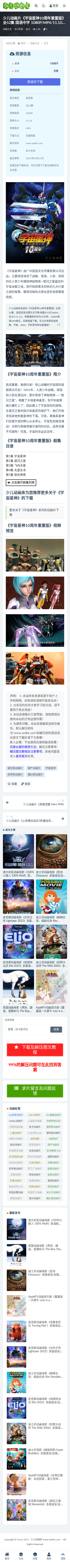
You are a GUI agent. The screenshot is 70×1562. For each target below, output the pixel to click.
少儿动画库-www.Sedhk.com (45, 1539)
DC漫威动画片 (53, 1116)
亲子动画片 (35, 1128)
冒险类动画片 (15, 768)
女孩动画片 (35, 1151)
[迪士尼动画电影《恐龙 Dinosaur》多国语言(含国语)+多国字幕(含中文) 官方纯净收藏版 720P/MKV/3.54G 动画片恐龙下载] (51, 851)
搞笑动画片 (53, 1157)
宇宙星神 (51, 768)
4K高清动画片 (16, 1116)
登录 (55, 5)
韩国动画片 (16, 1199)
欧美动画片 (53, 1169)
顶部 (63, 1559)
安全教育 (53, 1151)
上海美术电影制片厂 (35, 1122)
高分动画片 (35, 1199)
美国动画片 (53, 1181)
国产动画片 (34, 768)
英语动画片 (53, 1187)
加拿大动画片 (16, 1140)
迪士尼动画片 (53, 1193)
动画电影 (34, 1140)
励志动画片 (16, 1146)
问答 (35, 1559)
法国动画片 (16, 1175)
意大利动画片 (35, 1157)
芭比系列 (16, 1187)
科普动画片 (16, 1181)
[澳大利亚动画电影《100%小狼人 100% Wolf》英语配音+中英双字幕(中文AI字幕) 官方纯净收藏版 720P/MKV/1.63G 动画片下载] (18, 851)
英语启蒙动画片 (16, 1193)
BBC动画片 (35, 1116)
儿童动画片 (16, 1134)
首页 (23, 43)
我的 (49, 1559)
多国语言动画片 (16, 1151)
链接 (27, 784)
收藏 (14, 784)
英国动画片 (35, 1187)
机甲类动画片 (15, 774)
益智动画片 (53, 1175)
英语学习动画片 (35, 1193)
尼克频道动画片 (16, 1157)
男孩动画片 (35, 1175)
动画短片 (53, 1140)
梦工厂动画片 (35, 1169)
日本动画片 (35, 1163)
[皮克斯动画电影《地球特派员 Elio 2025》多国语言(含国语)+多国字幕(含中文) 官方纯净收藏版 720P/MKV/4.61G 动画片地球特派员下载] (18, 942)
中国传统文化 (53, 1122)
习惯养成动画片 (16, 1128)
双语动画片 (35, 1146)
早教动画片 (53, 1163)
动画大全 (7, 29)
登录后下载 (35, 81)
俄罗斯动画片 (53, 1128)
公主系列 (35, 1133)
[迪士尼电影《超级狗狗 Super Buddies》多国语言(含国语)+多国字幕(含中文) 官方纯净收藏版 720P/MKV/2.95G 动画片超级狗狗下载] (16, 1459)
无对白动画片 (16, 1163)
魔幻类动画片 (35, 774)
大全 (21, 1559)
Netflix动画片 (16, 1122)
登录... (11, 1029)
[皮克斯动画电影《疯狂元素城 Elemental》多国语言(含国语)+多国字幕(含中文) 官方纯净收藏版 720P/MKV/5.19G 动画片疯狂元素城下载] (16, 1510)
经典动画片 (35, 1181)
